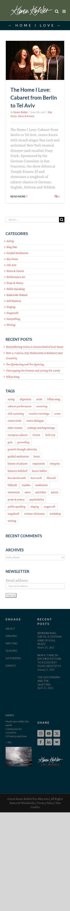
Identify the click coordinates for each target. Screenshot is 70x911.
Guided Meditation (17, 253)
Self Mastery (14, 301)
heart (37, 456)
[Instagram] (40, 733)
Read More (18, 196)
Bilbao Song (13, 377)
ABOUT (10, 628)
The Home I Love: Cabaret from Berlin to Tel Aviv (33, 97)
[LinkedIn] (48, 742)
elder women (15, 428)
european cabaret (18, 435)
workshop (55, 514)
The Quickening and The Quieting (25, 364)
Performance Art (16, 277)
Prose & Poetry (15, 283)
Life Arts (11, 265)
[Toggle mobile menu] (64, 11)
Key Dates (12, 259)
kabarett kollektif (17, 471)
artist (39, 399)
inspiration (38, 463)
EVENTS (11, 665)
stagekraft (13, 514)
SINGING (11, 635)
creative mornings (39, 413)
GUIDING (11, 650)
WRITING (12, 643)
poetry (54, 492)
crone (57, 413)
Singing (11, 307)
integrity (55, 463)
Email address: (17, 580)
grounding (23, 442)
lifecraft (51, 478)
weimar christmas (34, 514)
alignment (25, 399)
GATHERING (13, 658)
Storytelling (13, 319)
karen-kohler (39, 471)
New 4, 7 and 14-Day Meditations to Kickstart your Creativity (49, 660)
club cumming (16, 413)
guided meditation (18, 456)
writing (12, 521)
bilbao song (53, 399)
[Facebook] (40, 742)
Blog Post (12, 247)
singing (34, 506)
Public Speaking (16, 289)
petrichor (40, 492)
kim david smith (17, 478)
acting (11, 399)
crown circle (14, 421)
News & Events (26, 116)
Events (36, 435)
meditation (41, 485)
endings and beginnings (41, 428)
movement (14, 492)
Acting (10, 241)
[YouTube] (48, 733)
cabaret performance (20, 406)
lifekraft (12, 485)
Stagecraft (12, 313)
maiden (26, 485)
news (28, 492)
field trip (50, 435)
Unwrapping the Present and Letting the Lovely (33, 370)
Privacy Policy (45, 803)
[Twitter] (56, 733)
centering (41, 406)
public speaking (17, 506)
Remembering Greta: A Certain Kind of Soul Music (34, 347)
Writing (11, 325)
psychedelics (36, 499)
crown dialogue (35, 421)
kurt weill (36, 478)
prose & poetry (16, 499)
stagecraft (49, 506)
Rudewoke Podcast (17, 295)
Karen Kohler (21, 112)
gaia (10, 442)
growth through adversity (22, 449)
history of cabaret (18, 463)
